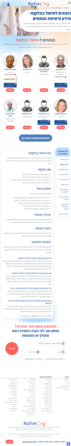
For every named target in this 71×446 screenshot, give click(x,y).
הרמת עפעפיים (31, 381)
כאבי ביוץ (32, 394)
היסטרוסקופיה (13, 388)
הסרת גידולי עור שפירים (63, 198)
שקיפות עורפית (31, 402)
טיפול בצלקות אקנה (46, 398)
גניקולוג (15, 406)
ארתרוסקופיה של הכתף (29, 406)
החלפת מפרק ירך (30, 398)
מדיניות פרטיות (65, 386)
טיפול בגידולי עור (63, 214)
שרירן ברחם (32, 386)
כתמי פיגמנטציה (63, 169)
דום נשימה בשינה (30, 413)
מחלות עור (32, 379)
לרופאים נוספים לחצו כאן (36, 138)
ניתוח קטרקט (48, 400)
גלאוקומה (32, 383)
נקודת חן (32, 396)
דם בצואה (32, 404)
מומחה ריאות (13, 400)
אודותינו (67, 381)
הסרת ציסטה (64, 185)
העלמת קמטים (48, 388)
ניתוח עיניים (14, 381)
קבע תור (44, 90)
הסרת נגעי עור (64, 159)
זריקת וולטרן (48, 379)
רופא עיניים (14, 404)
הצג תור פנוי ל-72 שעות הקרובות (33, 359)
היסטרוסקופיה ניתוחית (29, 390)
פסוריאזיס (14, 394)
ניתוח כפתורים (48, 392)
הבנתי (9, 442)
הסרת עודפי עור (63, 179)
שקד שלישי (49, 386)
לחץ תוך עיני (48, 390)
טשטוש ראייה (31, 408)
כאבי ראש (14, 390)
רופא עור (49, 413)
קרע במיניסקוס (48, 383)
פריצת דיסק (48, 404)
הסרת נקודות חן (12, 379)
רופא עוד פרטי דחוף (46, 411)
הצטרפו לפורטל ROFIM (62, 388)
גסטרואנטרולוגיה (12, 386)
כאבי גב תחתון (48, 402)
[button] (68, 444)
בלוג (68, 383)
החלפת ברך (48, 406)
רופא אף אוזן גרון (12, 398)
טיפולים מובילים (56, 8)
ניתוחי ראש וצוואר (30, 400)
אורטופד (14, 396)
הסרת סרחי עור (63, 174)
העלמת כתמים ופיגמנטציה (64, 191)
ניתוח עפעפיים (31, 415)
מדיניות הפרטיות (29, 442)
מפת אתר (66, 390)
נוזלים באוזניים (48, 396)
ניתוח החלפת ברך (47, 394)
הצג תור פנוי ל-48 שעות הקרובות (54, 359)
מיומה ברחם (32, 388)
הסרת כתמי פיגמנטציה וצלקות (65, 206)
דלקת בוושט (13, 383)
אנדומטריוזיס (31, 392)
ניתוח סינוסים (13, 392)
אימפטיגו (49, 381)
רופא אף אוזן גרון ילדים (11, 402)
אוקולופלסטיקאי (12, 408)
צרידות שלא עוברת (47, 408)
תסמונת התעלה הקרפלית (28, 411)
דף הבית (66, 8)
